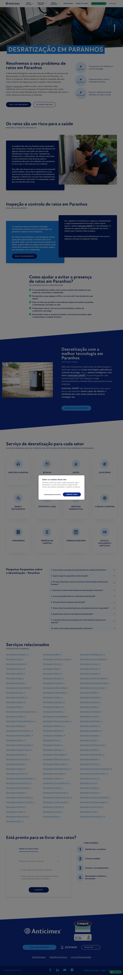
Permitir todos (71, 494)
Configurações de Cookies (52, 494)
